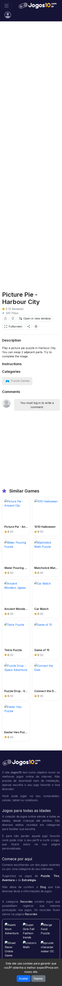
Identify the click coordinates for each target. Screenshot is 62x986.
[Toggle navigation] (6, 5)
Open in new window (37, 318)
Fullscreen (15, 326)
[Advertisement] (31, 58)
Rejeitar (38, 978)
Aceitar (23, 978)
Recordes (26, 901)
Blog (43, 887)
